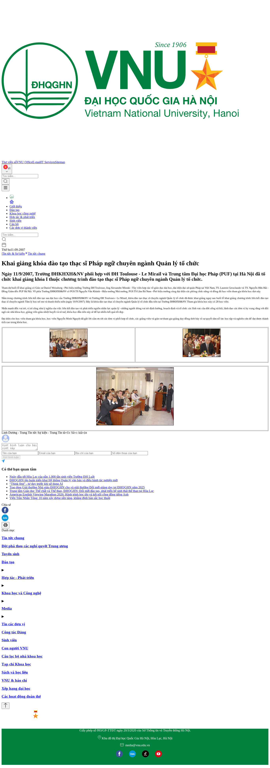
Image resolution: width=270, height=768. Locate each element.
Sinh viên (15, 220)
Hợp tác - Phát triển (18, 578)
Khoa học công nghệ (22, 213)
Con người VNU (15, 648)
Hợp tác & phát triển (22, 217)
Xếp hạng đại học (16, 688)
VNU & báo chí (14, 680)
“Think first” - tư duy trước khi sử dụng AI (36, 483)
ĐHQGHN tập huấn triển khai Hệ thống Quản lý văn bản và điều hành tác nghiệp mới (63, 480)
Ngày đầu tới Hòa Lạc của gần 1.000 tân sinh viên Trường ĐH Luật (51, 476)
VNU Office (24, 162)
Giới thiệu (15, 206)
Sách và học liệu (15, 672)
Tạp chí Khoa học (16, 664)
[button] (135, 510)
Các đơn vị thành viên (23, 227)
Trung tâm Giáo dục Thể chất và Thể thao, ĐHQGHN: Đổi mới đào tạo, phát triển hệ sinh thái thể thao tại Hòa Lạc (81, 491)
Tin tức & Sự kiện (13, 253)
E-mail (36, 162)
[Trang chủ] (120, 158)
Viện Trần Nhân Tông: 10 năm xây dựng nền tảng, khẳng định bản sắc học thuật (59, 498)
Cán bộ (14, 224)
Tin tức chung (36, 253)
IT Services (48, 162)
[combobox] (7, 169)
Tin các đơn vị (13, 624)
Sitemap (60, 162)
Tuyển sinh (10, 554)
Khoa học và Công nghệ (21, 593)
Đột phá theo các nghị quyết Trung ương (35, 546)
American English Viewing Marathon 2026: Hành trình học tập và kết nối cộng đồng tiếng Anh (68, 494)
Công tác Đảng (14, 632)
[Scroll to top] (5, 705)
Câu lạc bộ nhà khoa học (22, 656)
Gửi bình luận (11, 457)
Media (7, 608)
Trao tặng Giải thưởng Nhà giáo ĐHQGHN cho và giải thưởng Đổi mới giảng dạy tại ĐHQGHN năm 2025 (77, 487)
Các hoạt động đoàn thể (21, 696)
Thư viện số (9, 162)
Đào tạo (14, 210)
